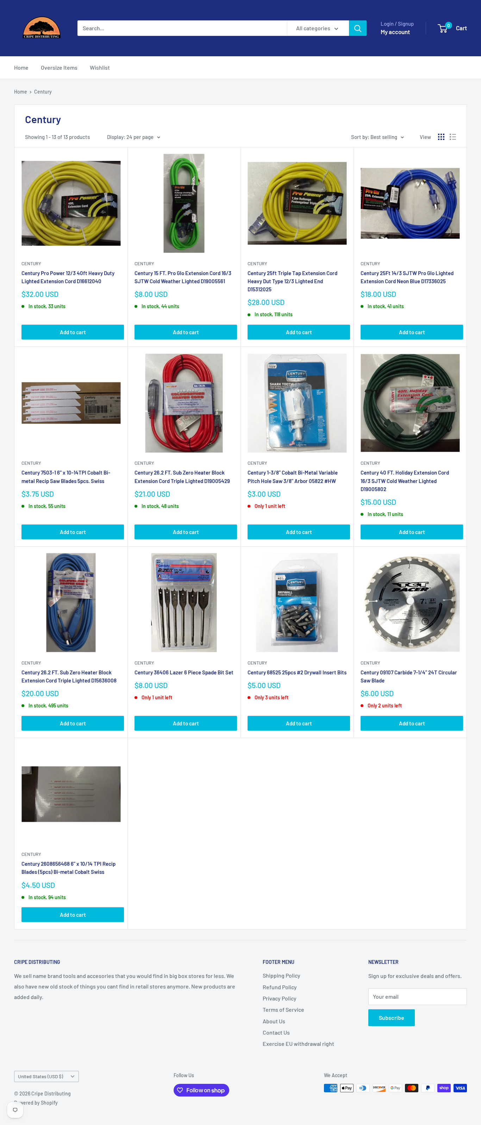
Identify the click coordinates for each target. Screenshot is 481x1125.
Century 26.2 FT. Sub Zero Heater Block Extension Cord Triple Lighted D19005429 (182, 476)
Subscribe (391, 1017)
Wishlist (100, 67)
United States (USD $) (40, 1076)
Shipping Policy (281, 975)
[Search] (358, 28)
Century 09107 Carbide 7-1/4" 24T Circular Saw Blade (409, 676)
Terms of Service (283, 1009)
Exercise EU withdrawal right (298, 1043)
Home (21, 67)
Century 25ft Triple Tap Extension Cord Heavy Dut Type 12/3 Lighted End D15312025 (292, 281)
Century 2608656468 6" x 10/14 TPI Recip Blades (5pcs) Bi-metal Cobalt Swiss (68, 867)
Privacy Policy (279, 998)
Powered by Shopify (36, 1103)
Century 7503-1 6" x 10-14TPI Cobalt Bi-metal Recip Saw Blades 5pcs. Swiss (65, 476)
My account (395, 31)
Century (43, 92)
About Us (274, 1021)
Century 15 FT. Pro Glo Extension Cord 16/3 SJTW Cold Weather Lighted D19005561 (183, 277)
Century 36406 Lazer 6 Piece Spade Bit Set (184, 672)
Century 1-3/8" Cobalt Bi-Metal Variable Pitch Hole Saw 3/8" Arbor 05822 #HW (293, 476)
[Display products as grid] (441, 137)
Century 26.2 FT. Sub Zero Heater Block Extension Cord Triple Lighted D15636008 (69, 676)
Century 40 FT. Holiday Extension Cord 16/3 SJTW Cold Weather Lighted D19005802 (405, 480)
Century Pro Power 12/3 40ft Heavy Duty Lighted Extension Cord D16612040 (67, 277)
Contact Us (276, 1032)
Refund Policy (280, 987)
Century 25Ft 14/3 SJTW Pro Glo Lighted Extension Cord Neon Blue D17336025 (407, 277)
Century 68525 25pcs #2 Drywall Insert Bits (297, 672)
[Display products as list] (453, 137)
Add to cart (73, 332)
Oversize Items (59, 67)
